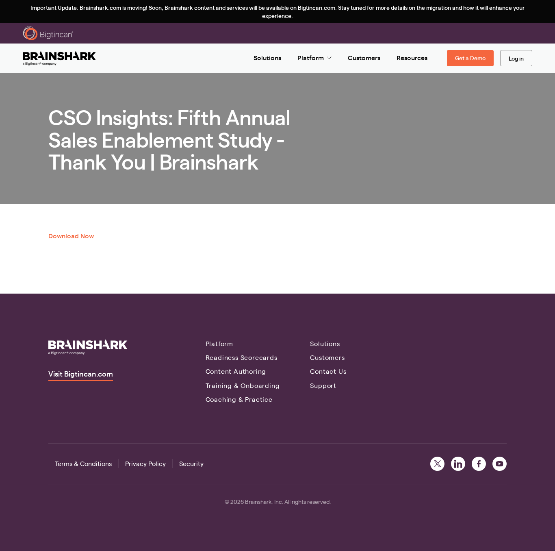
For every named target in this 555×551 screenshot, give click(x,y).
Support (323, 385)
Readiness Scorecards (242, 357)
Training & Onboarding (243, 385)
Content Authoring (236, 371)
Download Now (71, 235)
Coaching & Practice (239, 399)
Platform (219, 343)
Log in (516, 58)
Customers (327, 357)
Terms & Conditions (83, 463)
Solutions (325, 343)
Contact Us (328, 371)
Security (191, 463)
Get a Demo (470, 57)
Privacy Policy (145, 463)
